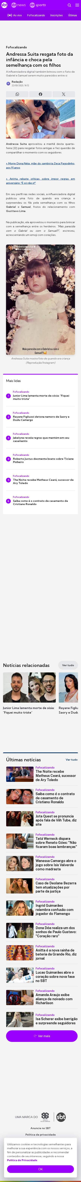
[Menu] (77, 5)
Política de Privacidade (22, 1160)
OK (40, 1169)
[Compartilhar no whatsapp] (17, 94)
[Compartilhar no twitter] (64, 94)
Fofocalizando (16, 47)
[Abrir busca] (69, 5)
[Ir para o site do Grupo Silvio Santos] (34, 1117)
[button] (29, 697)
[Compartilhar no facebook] (40, 94)
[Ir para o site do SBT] (61, 1117)
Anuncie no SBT (41, 1128)
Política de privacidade (40, 1134)
